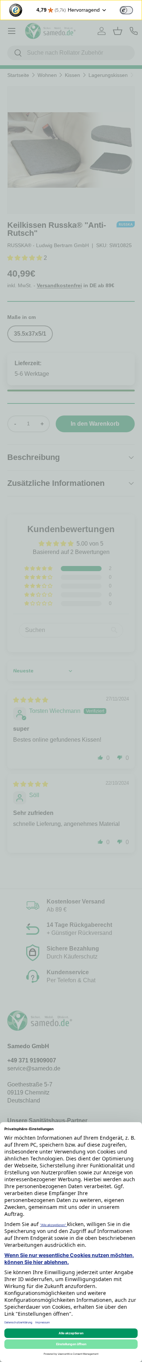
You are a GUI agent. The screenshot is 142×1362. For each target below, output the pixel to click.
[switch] (126, 10)
